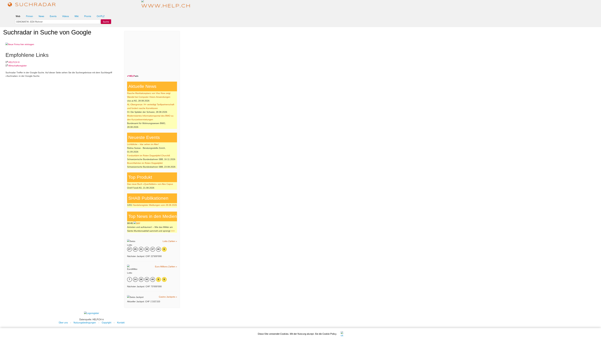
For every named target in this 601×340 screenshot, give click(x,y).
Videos (65, 16)
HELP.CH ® (14, 62)
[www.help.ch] (166, 4)
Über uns (63, 322)
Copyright (106, 322)
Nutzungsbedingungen (85, 322)
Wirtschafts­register (17, 65)
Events (53, 16)
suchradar (34, 5)
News (41, 16)
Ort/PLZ (101, 16)
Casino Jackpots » (168, 297)
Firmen (29, 16)
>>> (173, 231)
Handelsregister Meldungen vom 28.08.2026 (155, 205)
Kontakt (121, 322)
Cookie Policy (329, 333)
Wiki (76, 16)
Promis (87, 16)
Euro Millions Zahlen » (166, 266)
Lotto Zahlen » (170, 241)
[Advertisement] (150, 53)
